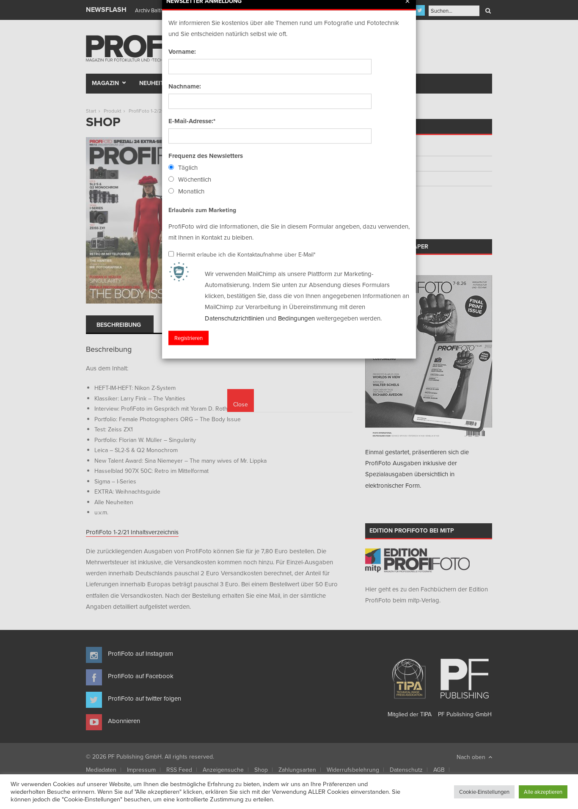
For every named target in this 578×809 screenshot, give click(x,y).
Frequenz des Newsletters (205, 155)
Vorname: (182, 51)
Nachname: (184, 86)
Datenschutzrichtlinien (234, 318)
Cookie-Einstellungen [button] (484, 791)
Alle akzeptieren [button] (543, 791)
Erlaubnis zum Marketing (202, 210)
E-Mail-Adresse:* (191, 121)
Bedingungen (296, 318)
